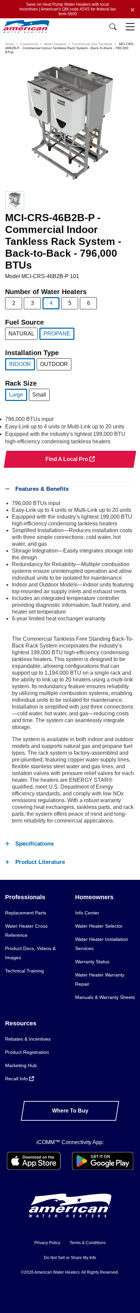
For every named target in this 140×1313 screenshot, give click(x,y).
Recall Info (17, 1078)
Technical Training (24, 970)
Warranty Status (92, 961)
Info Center (87, 912)
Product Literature (40, 862)
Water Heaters (55, 44)
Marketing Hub (21, 1065)
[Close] (132, 9)
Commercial (29, 44)
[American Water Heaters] (28, 26)
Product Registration (27, 1052)
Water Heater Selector (99, 926)
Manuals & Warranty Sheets (105, 997)
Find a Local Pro (67, 459)
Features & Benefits (42, 489)
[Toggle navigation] (131, 27)
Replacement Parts (25, 912)
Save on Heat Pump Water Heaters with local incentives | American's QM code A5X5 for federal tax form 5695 (67, 9)
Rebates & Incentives (28, 1039)
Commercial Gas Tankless (92, 44)
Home (9, 44)
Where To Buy (70, 1111)
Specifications (34, 844)
